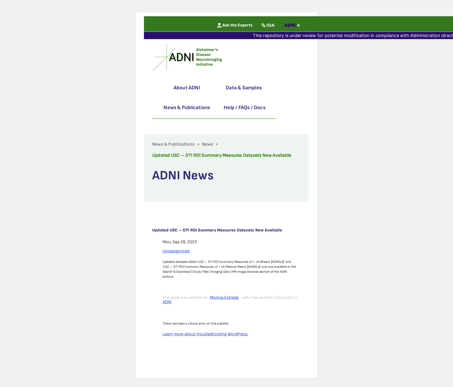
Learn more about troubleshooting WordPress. (205, 334)
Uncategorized (176, 251)
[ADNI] (188, 56)
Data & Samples (244, 88)
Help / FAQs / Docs (244, 107)
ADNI (167, 302)
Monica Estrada (224, 297)
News (207, 144)
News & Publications (187, 107)
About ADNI (187, 88)
